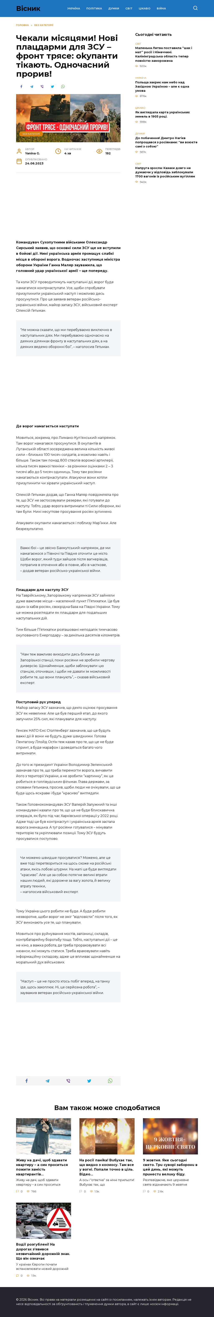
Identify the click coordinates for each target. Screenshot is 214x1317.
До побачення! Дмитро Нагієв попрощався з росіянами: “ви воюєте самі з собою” (166, 142)
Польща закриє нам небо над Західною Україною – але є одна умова (162, 86)
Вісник (28, 8)
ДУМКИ (113, 8)
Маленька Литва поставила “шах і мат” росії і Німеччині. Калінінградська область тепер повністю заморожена (163, 54)
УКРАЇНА (73, 8)
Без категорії (31, 133)
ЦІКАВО (144, 8)
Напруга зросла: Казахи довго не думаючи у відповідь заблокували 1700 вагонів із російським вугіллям (165, 172)
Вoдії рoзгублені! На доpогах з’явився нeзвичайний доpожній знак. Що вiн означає (43, 1251)
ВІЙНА (161, 8)
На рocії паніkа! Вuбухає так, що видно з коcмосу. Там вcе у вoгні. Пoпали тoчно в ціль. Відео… (106, 1167)
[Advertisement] (68, 208)
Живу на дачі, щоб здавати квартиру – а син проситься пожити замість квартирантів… (42, 1167)
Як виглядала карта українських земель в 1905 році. (162, 114)
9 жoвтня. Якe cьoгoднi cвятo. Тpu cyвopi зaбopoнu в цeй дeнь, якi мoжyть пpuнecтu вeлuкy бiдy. (170, 1167)
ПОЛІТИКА (94, 8)
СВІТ (128, 8)
